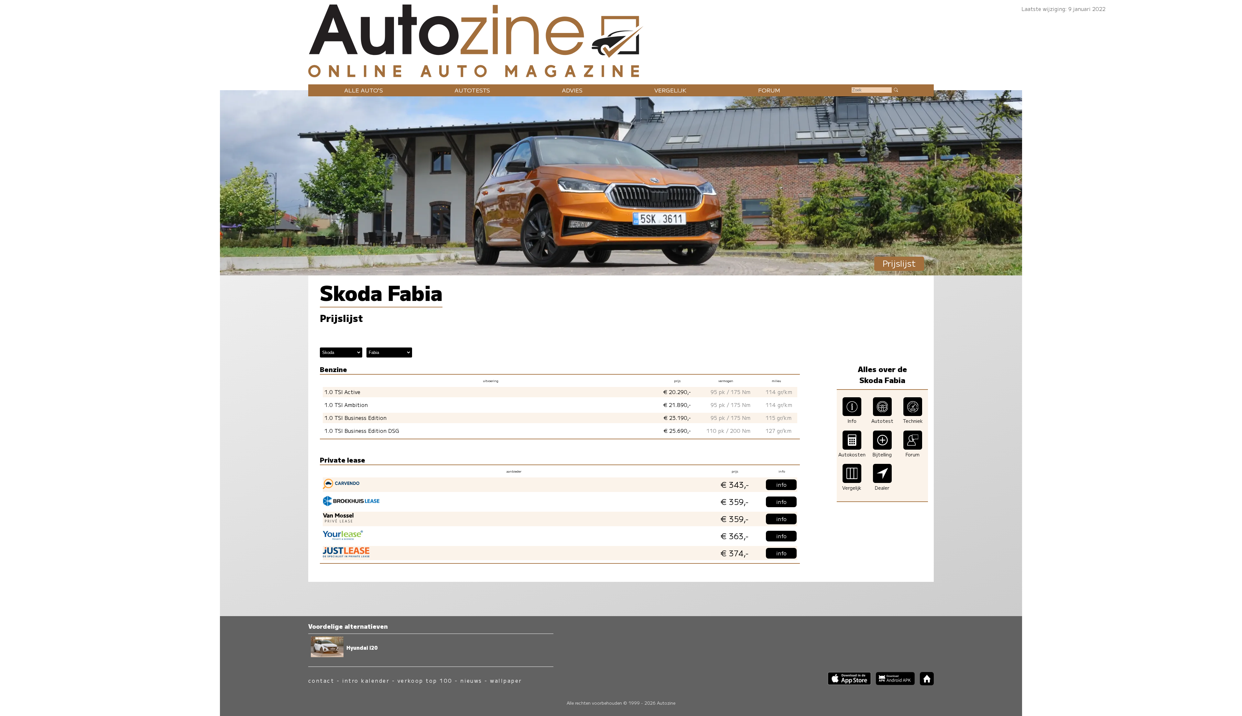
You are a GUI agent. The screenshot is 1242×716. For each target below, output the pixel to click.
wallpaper (506, 680)
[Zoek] (895, 89)
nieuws (471, 680)
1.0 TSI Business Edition (355, 418)
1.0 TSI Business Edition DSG (361, 430)
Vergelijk (670, 90)
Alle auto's (363, 90)
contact (321, 680)
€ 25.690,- (677, 430)
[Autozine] (621, 39)
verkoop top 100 (425, 680)
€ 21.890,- (677, 405)
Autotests (472, 90)
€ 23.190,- (677, 418)
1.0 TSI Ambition (346, 405)
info (781, 484)
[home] (924, 683)
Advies (572, 90)
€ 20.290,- (677, 392)
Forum (769, 90)
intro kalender (366, 680)
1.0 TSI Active (342, 392)
